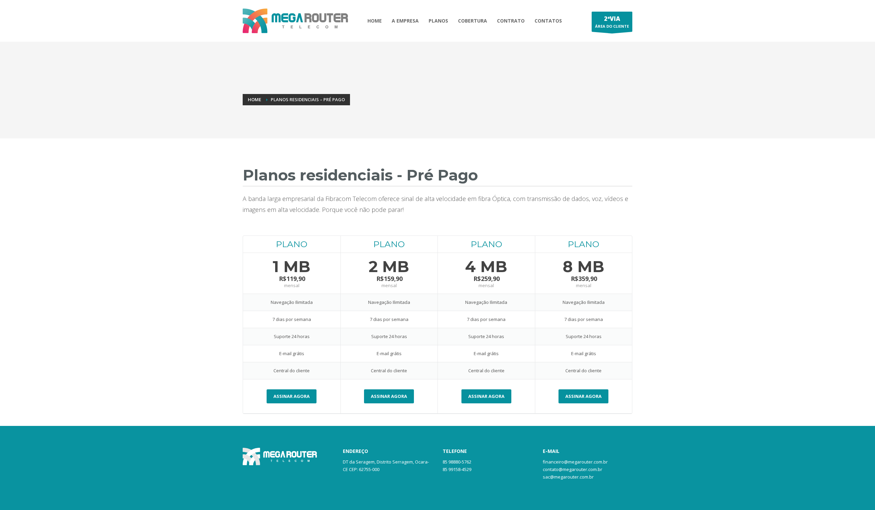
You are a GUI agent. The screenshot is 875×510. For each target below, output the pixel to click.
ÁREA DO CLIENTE (612, 22)
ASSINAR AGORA (291, 396)
